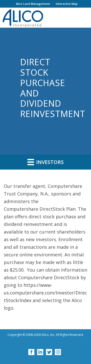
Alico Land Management (33, 4)
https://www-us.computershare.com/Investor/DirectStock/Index (45, 292)
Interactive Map (67, 4)
